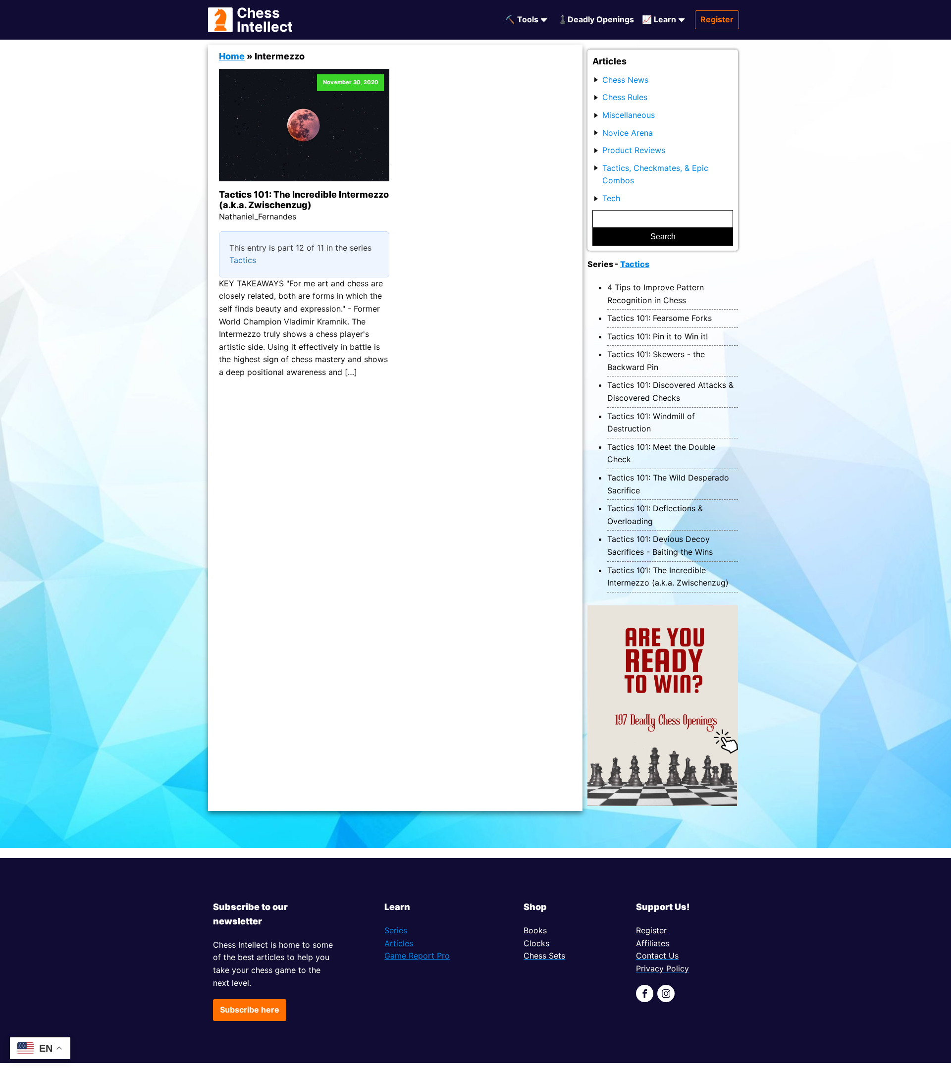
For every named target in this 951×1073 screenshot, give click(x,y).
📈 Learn (659, 19)
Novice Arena (627, 133)
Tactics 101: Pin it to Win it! (657, 336)
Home (232, 56)
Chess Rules (624, 97)
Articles (398, 943)
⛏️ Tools (521, 19)
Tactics (242, 260)
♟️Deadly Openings (596, 19)
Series (395, 930)
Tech (611, 198)
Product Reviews (633, 150)
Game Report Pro (417, 956)
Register (717, 19)
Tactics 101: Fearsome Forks (659, 318)
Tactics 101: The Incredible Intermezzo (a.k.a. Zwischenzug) (304, 200)
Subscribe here (249, 1010)
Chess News (625, 80)
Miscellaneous (628, 115)
